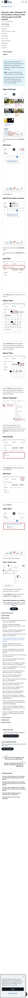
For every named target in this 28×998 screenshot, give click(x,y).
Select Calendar (6, 40)
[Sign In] (25, 2)
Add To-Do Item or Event (8, 31)
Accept (13, 989)
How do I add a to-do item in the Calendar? (11, 797)
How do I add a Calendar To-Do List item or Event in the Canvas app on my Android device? (13, 783)
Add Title (4, 33)
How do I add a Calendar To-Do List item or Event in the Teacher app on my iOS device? (13, 778)
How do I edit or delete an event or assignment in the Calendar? (11, 793)
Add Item (4, 29)
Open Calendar (6, 26)
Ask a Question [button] (7, 749)
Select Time (5, 38)
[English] (8, 1)
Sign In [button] (14, 609)
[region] (13, 986)
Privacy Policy (14, 985)
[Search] (23, 2)
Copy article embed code (11, 736)
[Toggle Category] (1, 613)
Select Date (5, 36)
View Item (4, 47)
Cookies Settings (12, 993)
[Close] (24, 976)
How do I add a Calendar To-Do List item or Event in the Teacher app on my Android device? (14, 789)
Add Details (5, 43)
